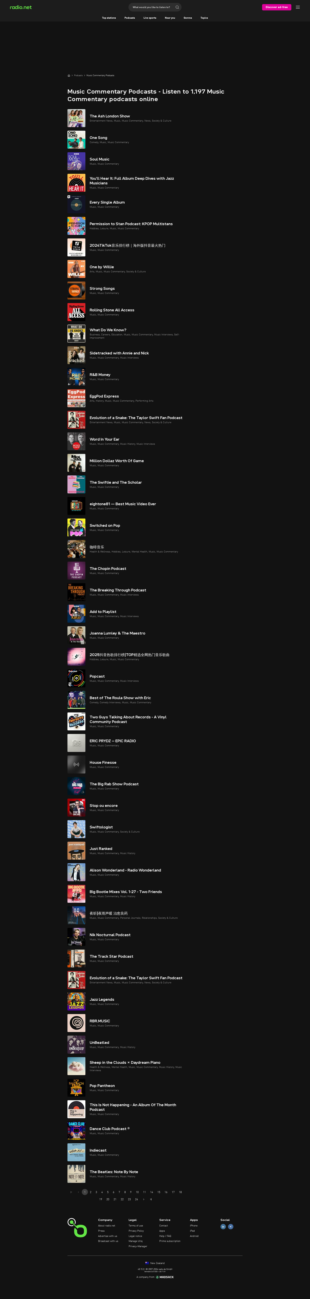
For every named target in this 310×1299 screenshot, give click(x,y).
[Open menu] (298, 7)
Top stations (109, 18)
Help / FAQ (165, 1236)
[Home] (68, 75)
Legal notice (135, 1236)
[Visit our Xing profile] (230, 1227)
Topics (204, 18)
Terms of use (136, 1225)
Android (194, 1236)
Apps (162, 1231)
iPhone (194, 1225)
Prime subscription (169, 1241)
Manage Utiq (136, 1241)
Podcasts (130, 18)
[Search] (177, 7)
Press (101, 1231)
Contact (163, 1225)
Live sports (150, 18)
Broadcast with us (108, 1241)
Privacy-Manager (138, 1246)
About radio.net (106, 1225)
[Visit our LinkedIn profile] (223, 1227)
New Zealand (157, 1263)
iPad (192, 1231)
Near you (170, 18)
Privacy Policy (136, 1231)
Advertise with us (107, 1236)
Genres (188, 18)
